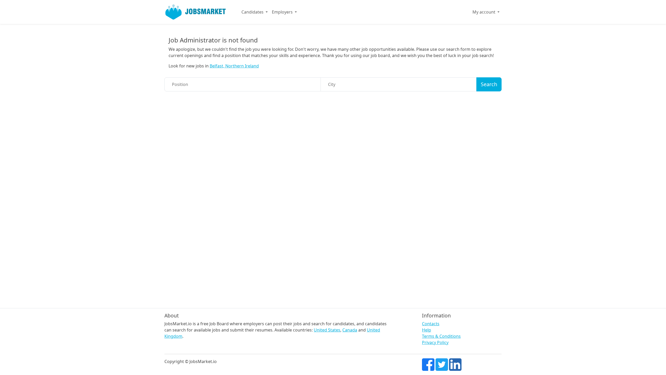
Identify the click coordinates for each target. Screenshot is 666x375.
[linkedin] (455, 364)
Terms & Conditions (441, 336)
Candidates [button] (253, 12)
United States (327, 330)
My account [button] (484, 12)
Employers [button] (283, 12)
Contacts (430, 324)
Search (489, 84)
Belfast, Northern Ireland (234, 66)
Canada (349, 330)
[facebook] (428, 364)
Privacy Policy (435, 342)
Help (426, 330)
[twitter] (442, 364)
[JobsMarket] (195, 12)
